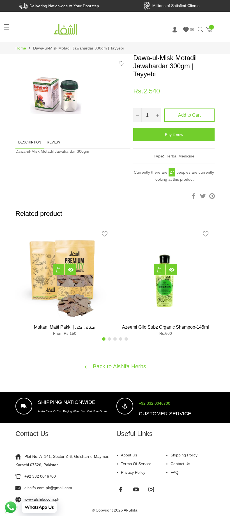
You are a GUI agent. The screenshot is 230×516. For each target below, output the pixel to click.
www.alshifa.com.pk (41, 499)
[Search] (200, 29)
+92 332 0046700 (154, 403)
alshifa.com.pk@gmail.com (48, 488)
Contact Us (180, 463)
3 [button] (115, 339)
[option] (64, 283)
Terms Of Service (136, 463)
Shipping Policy (184, 455)
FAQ (174, 472)
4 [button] (120, 339)
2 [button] (109, 339)
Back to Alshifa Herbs (118, 366)
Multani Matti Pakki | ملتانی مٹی (64, 327)
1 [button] (103, 339)
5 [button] (126, 339)
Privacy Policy (133, 472)
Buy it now (174, 134)
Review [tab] (54, 142)
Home (20, 48)
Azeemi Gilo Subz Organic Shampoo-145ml (165, 327)
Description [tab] (29, 142)
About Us (129, 455)
